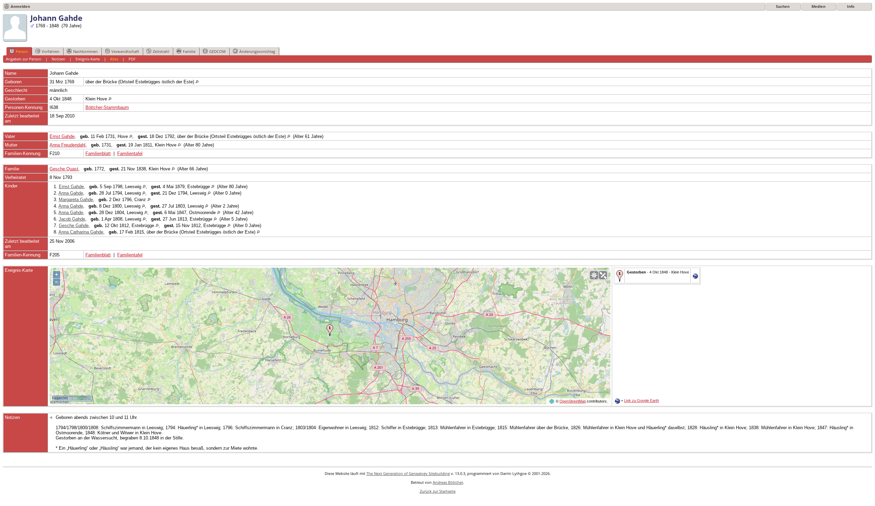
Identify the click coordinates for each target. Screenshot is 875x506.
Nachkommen (85, 51)
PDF (132, 58)
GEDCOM (217, 51)
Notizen (58, 58)
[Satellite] (603, 275)
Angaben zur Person (23, 58)
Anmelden (20, 6)
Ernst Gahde (62, 136)
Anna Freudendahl (67, 144)
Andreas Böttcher (448, 482)
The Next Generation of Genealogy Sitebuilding (408, 473)
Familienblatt (98, 153)
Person (22, 51)
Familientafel (130, 153)
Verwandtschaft (125, 51)
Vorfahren (50, 51)
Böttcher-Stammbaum (107, 107)
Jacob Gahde (72, 219)
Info (850, 6)
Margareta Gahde (76, 199)
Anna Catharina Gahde (80, 232)
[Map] (594, 275)
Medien (818, 6)
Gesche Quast (64, 168)
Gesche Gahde (74, 225)
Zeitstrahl (161, 51)
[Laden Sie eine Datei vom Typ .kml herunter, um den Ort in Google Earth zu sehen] (695, 277)
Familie (189, 51)
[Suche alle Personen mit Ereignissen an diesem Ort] (197, 81)
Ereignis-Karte (88, 58)
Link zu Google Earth (641, 400)
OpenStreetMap (573, 401)
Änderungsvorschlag (257, 51)
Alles (114, 58)
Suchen (783, 6)
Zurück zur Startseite (438, 491)
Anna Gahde (70, 193)
